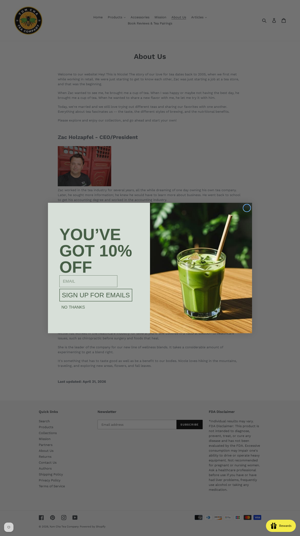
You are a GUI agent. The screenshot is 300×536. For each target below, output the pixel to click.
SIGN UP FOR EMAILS (96, 295)
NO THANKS (73, 307)
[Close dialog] (246, 208)
